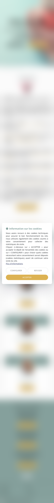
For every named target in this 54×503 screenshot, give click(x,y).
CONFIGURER (16, 270)
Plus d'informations (14, 263)
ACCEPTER (27, 277)
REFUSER (38, 270)
